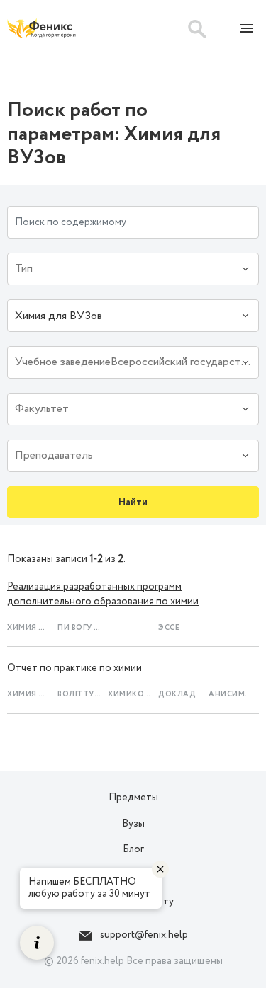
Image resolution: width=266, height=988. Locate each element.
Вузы (133, 824)
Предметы (133, 798)
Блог (133, 849)
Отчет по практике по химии (74, 668)
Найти (133, 502)
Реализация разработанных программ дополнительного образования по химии (103, 594)
